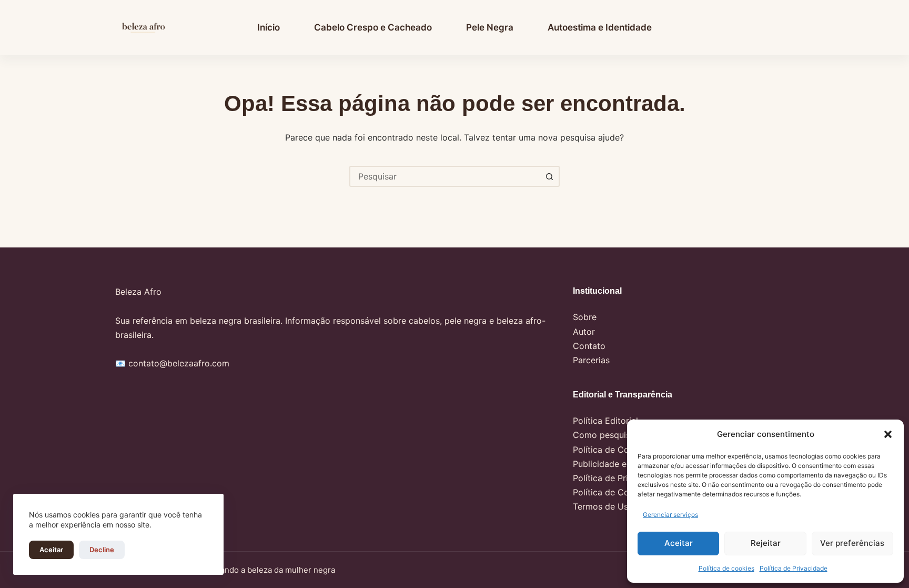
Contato (589, 346)
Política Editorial (605, 420)
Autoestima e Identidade (600, 27)
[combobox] (445, 176)
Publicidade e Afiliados (618, 464)
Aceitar (678, 543)
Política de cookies (726, 568)
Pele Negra (489, 27)
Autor (584, 331)
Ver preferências (852, 543)
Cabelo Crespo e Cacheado (373, 27)
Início (268, 27)
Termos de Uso (603, 506)
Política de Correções (616, 449)
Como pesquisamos (612, 435)
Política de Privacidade (793, 568)
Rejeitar (766, 543)
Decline (101, 549)
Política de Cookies (611, 492)
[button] (888, 434)
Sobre (585, 317)
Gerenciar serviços (670, 515)
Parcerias (591, 360)
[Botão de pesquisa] (549, 176)
